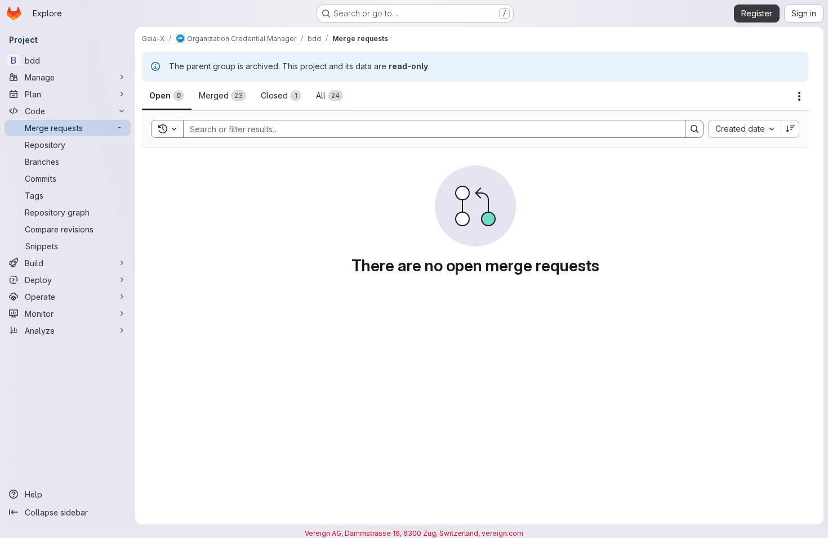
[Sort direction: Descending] (790, 129)
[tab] (167, 96)
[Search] (694, 129)
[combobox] (744, 129)
